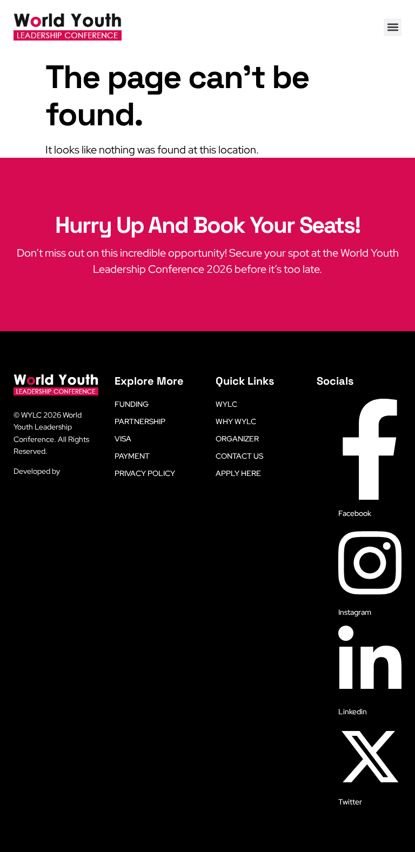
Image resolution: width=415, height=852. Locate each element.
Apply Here (238, 473)
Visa (123, 439)
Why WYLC (236, 421)
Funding (132, 404)
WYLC (226, 404)
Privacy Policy (145, 473)
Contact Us (239, 456)
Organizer (237, 439)
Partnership (140, 421)
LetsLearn (79, 471)
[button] (392, 27)
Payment (132, 456)
